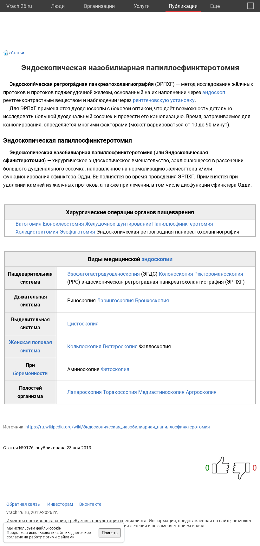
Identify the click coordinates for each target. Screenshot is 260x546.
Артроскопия (201, 392)
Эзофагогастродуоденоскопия (103, 274)
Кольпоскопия (84, 347)
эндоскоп (213, 92)
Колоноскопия (176, 274)
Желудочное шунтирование (118, 224)
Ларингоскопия (115, 301)
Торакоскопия (120, 392)
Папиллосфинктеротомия (182, 224)
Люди (58, 6)
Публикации (183, 6)
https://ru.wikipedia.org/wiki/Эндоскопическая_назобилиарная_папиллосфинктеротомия (117, 426)
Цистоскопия (83, 324)
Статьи (17, 53)
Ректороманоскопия (218, 274)
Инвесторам (60, 504)
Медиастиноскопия (161, 392)
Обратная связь (23, 504)
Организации (99, 6)
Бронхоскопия (152, 301)
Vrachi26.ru (19, 6)
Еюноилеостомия (63, 224)
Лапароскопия (84, 392)
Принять (110, 532)
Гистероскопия (120, 347)
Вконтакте (90, 504)
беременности (30, 373)
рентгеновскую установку (164, 100)
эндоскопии (156, 259)
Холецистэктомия (37, 232)
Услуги (142, 6)
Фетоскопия (115, 369)
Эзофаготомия (77, 232)
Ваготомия (29, 224)
